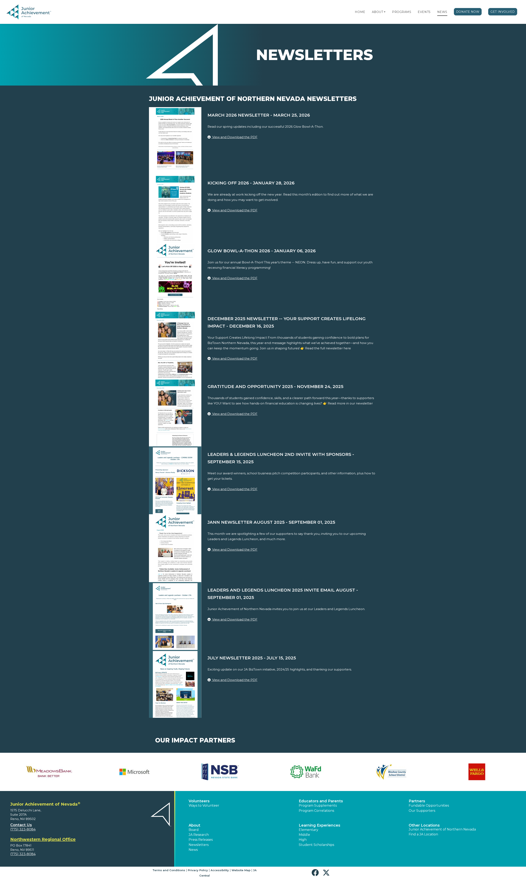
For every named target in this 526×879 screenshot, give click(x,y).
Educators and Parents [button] (321, 801)
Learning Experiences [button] (319, 825)
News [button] (193, 850)
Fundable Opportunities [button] (429, 805)
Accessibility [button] (220, 870)
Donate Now (468, 12)
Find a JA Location (423, 834)
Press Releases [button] (201, 840)
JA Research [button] (199, 835)
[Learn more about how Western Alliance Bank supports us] (49, 772)
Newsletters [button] (199, 845)
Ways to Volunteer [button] (204, 805)
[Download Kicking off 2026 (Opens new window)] (175, 209)
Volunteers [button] (199, 801)
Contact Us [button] (21, 825)
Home (360, 12)
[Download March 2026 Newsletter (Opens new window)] (175, 141)
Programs (401, 12)
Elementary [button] (308, 830)
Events (424, 12)
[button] (384, 12)
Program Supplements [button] (318, 805)
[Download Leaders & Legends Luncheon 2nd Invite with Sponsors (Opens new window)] (175, 480)
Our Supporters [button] (422, 811)
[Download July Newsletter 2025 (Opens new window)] (175, 684)
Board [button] (194, 830)
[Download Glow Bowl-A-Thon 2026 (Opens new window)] (175, 276)
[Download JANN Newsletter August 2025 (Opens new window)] (175, 548)
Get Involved (502, 12)
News (442, 12)
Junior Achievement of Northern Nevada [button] (442, 829)
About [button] (194, 825)
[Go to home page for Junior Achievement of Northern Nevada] (29, 12)
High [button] (303, 840)
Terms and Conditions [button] (168, 870)
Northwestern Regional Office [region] (43, 839)
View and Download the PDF (234, 137)
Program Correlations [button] (316, 811)
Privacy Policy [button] (198, 870)
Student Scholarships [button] (316, 845)
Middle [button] (304, 835)
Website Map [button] (241, 870)
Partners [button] (417, 801)
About (377, 12)
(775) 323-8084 (23, 829)
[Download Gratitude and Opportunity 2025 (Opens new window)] (175, 412)
